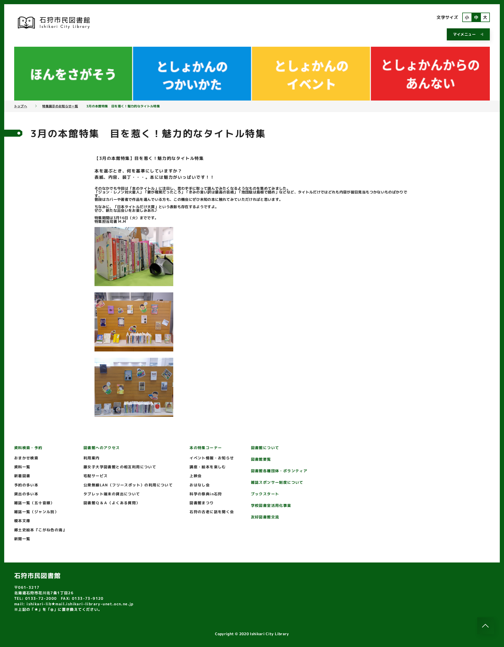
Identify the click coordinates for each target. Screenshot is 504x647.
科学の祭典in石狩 (206, 493)
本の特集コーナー (206, 447)
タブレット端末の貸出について (111, 493)
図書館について (265, 447)
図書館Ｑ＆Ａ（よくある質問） (111, 502)
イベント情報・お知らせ (212, 457)
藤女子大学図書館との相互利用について (119, 466)
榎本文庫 (22, 520)
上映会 (196, 475)
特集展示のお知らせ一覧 (60, 106)
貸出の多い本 (26, 493)
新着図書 (22, 475)
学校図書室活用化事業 (271, 505)
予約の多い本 (26, 484)
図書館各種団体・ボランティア (279, 470)
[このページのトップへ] (485, 625)
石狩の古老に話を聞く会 (212, 511)
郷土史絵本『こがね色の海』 (40, 529)
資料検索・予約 (28, 447)
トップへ (20, 106)
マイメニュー (464, 34)
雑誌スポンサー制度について (277, 482)
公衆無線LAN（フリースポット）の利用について (128, 484)
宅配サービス (95, 475)
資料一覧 (22, 466)
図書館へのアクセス (101, 447)
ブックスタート (265, 493)
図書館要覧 (261, 459)
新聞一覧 (22, 538)
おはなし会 (200, 484)
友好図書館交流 (265, 516)
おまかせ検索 (26, 457)
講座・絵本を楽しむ (208, 466)
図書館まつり (202, 502)
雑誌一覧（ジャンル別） (36, 511)
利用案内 (91, 457)
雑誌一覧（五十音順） (34, 502)
